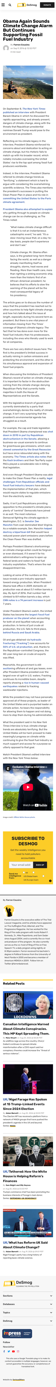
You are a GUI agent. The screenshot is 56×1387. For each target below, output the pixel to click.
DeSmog (32, 4)
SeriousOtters (18, 1380)
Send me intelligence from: (15, 876)
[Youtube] (13, 1351)
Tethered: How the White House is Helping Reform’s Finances (25, 1176)
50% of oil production (17, 646)
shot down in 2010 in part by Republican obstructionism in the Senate (28, 435)
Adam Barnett (12, 1113)
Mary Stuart (11, 1038)
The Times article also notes (30, 456)
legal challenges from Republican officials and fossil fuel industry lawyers (27, 482)
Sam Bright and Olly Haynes (18, 1185)
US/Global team (31, 876)
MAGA (13, 1126)
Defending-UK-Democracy (23, 1198)
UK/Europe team (31, 880)
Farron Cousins (22, 44)
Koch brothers (15, 460)
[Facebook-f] (4, 1351)
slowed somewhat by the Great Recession (27, 449)
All (27, 873)
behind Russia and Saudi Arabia (21, 632)
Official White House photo (24, 817)
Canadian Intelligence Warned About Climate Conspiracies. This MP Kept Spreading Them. (26, 1028)
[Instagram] (18, 1351)
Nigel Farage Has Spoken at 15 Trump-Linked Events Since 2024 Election (25, 1104)
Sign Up (40, 865)
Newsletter (8, 1346)
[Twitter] (9, 1351)
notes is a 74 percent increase (23, 600)
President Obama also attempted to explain (28, 209)
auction (7, 668)
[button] (28, 1296)
